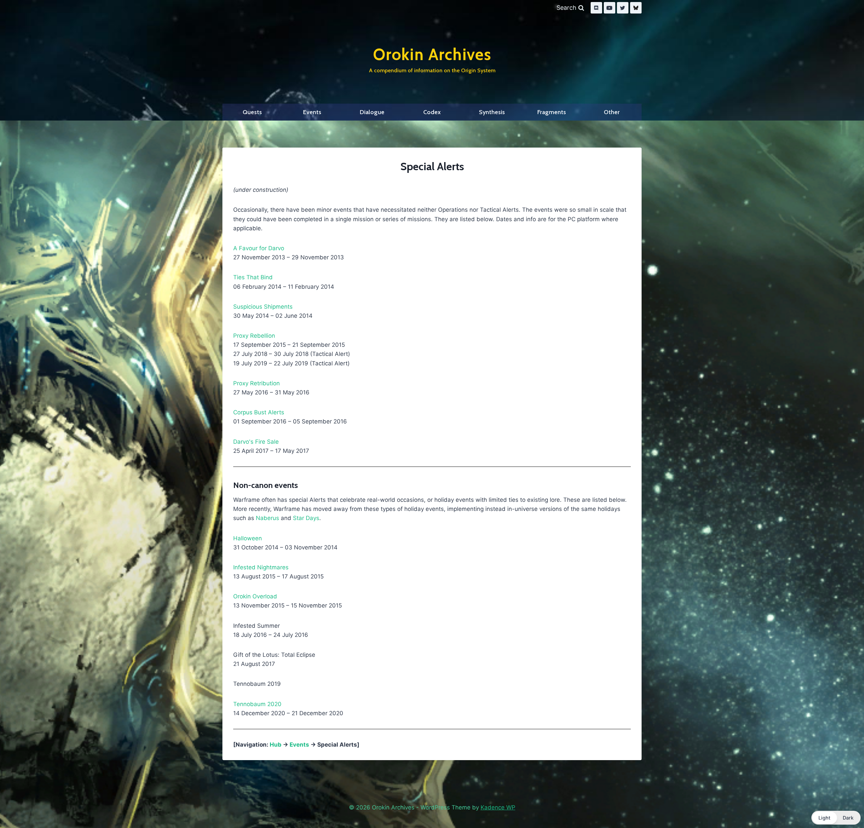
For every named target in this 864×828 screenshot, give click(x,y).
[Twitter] (622, 8)
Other (612, 112)
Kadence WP (498, 807)
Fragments (551, 112)
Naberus (267, 518)
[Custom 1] (636, 8)
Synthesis (492, 112)
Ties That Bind (253, 277)
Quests (252, 112)
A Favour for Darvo (258, 248)
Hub (275, 744)
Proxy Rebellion (254, 335)
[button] (836, 818)
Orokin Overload (255, 596)
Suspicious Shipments (263, 306)
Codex (432, 112)
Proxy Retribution (256, 383)
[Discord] (596, 8)
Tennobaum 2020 (257, 704)
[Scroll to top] (843, 805)
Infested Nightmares (261, 567)
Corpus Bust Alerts (258, 412)
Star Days (306, 518)
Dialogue (372, 112)
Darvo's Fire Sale (256, 441)
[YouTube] (609, 8)
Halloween (247, 538)
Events (312, 112)
